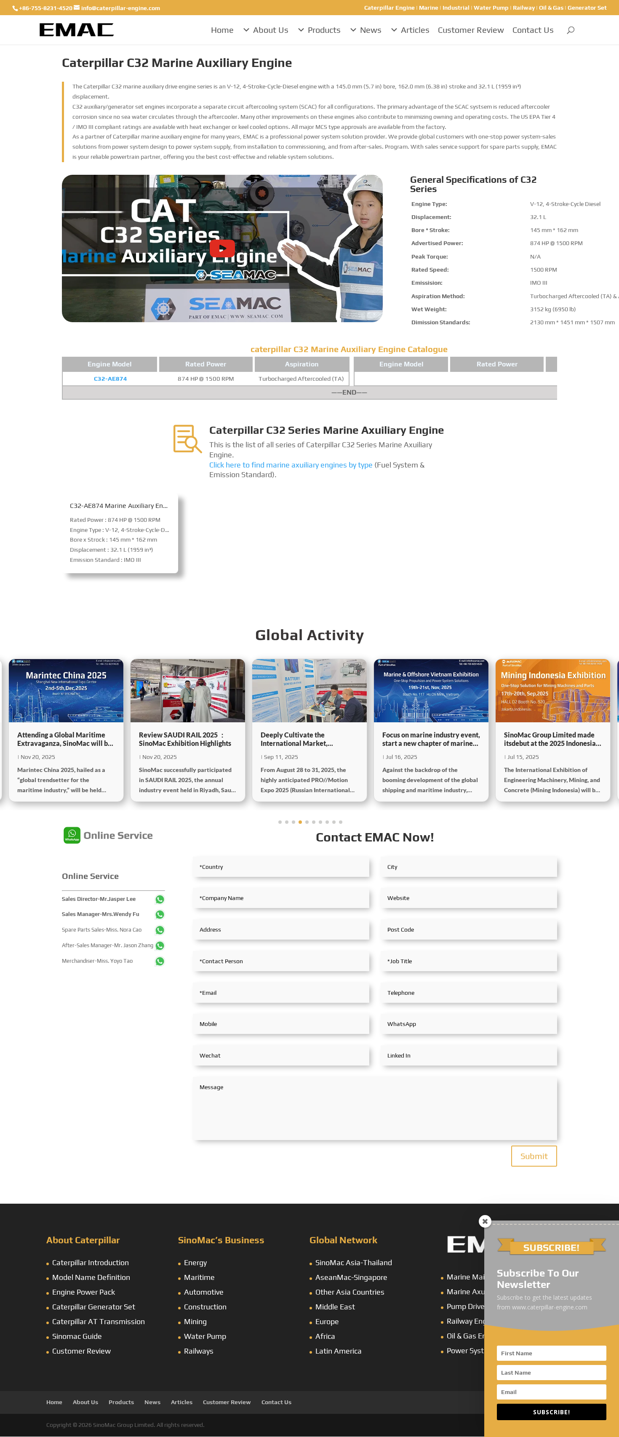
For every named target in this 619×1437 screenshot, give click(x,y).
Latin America (338, 1350)
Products (324, 30)
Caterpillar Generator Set (93, 1306)
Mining (195, 1321)
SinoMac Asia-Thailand (353, 1262)
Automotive (204, 1291)
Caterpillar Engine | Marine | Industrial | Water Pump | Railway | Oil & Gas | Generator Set (485, 8)
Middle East (335, 1306)
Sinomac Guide (77, 1336)
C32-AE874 (110, 378)
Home (222, 30)
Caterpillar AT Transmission (98, 1321)
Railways (198, 1350)
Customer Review (471, 30)
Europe (327, 1321)
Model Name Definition (91, 1277)
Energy (195, 1262)
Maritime (199, 1277)
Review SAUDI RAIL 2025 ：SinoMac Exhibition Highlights (63, 739)
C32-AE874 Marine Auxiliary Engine (123, 506)
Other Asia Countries (349, 1291)
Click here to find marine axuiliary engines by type (291, 464)
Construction (205, 1306)
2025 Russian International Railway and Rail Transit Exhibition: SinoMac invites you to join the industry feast (552, 739)
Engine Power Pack (83, 1291)
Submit (534, 1156)
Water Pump (205, 1336)
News (371, 30)
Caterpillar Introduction (90, 1262)
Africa (325, 1336)
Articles (415, 30)
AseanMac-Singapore (351, 1277)
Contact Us (533, 30)
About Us (270, 30)
